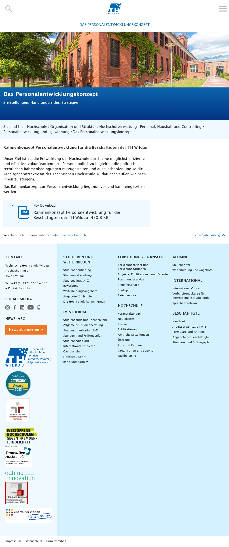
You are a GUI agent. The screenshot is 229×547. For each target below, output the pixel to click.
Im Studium (74, 312)
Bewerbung (70, 285)
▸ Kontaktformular (18, 288)
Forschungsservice (131, 279)
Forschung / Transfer (141, 257)
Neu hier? (178, 321)
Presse (122, 324)
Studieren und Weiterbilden (78, 259)
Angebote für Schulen (78, 296)
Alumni (179, 257)
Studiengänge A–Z (76, 280)
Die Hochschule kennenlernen (84, 301)
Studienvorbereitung (77, 275)
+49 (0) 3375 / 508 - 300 (29, 283)
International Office (185, 288)
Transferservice (128, 285)
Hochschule (130, 306)
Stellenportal (181, 265)
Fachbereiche (127, 355)
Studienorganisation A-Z (80, 330)
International (187, 280)
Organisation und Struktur (136, 350)
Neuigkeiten (126, 319)
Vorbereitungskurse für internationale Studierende (190, 295)
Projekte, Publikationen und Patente (143, 274)
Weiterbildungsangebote (80, 291)
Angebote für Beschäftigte (190, 337)
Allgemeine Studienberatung (83, 325)
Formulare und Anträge (188, 332)
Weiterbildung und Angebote (192, 270)
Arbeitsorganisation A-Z (189, 326)
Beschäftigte (186, 313)
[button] (8, 8)
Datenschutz (33, 541)
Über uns (124, 340)
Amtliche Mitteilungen (133, 334)
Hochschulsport (74, 357)
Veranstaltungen (129, 313)
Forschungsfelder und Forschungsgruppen (133, 267)
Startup (123, 290)
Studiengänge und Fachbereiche (85, 320)
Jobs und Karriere (130, 345)
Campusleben (72, 351)
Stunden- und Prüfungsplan (82, 335)
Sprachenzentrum (184, 303)
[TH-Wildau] (115, 13)
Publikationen (127, 329)
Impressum (13, 541)
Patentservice (127, 295)
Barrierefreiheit (56, 541)
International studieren (79, 346)
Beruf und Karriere (75, 362)
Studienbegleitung (76, 341)
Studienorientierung (77, 270)
